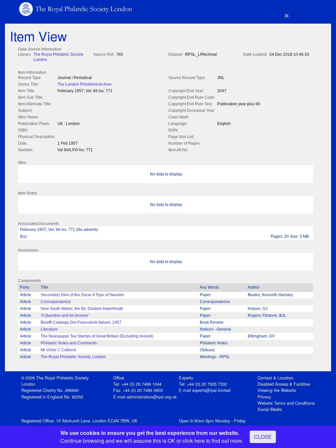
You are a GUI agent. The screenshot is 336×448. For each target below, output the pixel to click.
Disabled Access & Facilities (284, 384)
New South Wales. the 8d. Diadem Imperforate (82, 308)
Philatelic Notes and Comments (69, 343)
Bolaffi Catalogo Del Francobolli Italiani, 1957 (81, 322)
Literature (49, 329)
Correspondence (56, 301)
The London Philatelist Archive (84, 84)
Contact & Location (275, 378)
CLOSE (263, 436)
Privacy (264, 397)
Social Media (270, 409)
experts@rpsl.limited (211, 390)
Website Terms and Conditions (286, 403)
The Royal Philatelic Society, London (73, 357)
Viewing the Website (277, 390)
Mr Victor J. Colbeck (58, 350)
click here (193, 440)
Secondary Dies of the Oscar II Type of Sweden (82, 295)
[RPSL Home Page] (76, 8)
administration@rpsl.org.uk (152, 397)
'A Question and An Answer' (65, 315)
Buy (23, 236)
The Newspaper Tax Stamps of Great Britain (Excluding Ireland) (97, 336)
